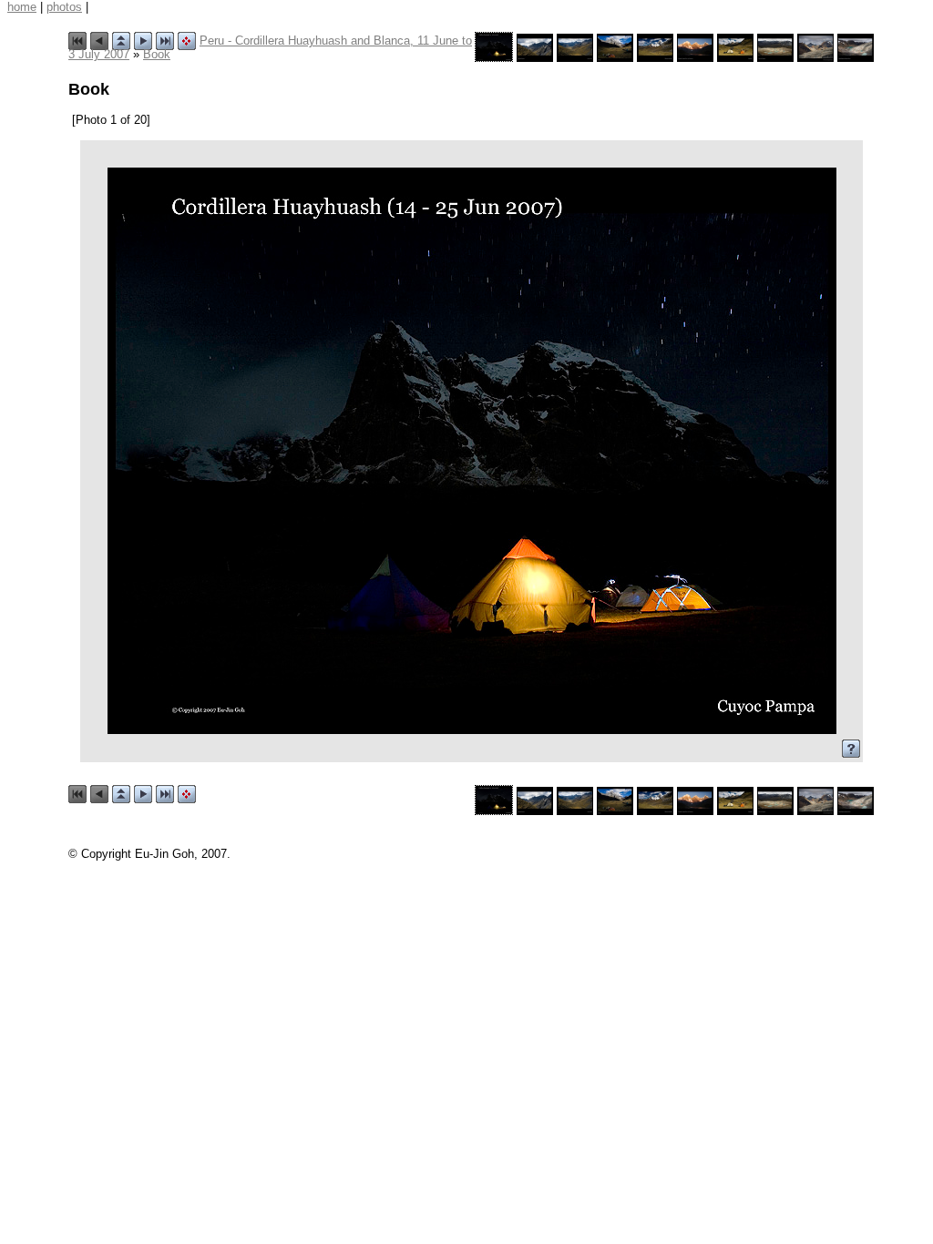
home (21, 7)
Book (156, 54)
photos (64, 7)
